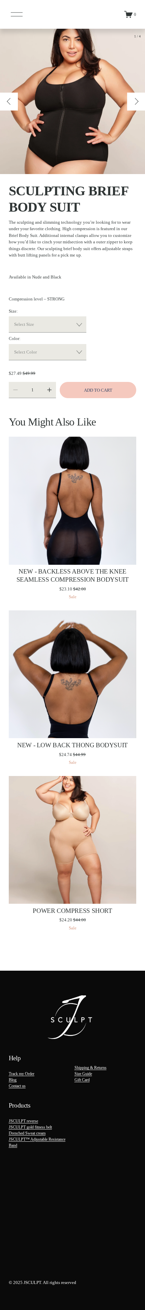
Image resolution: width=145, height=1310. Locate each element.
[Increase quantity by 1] (49, 390)
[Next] (136, 102)
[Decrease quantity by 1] (15, 390)
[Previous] (9, 102)
